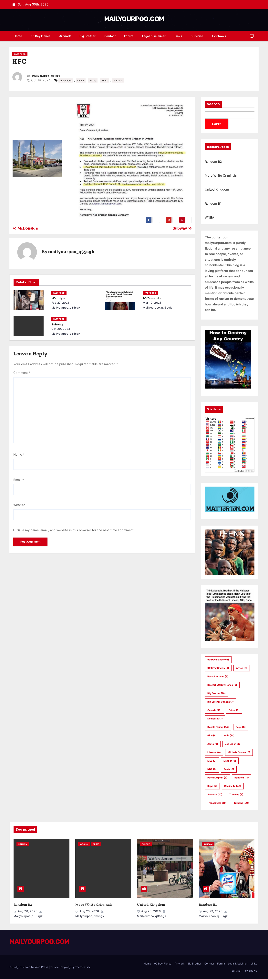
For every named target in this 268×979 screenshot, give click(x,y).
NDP (212, 769)
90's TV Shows (218, 668)
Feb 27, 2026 (60, 302)
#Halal (80, 80)
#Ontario (117, 80)
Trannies (236, 794)
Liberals (214, 752)
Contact (110, 36)
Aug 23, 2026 (90, 911)
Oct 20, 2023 (60, 328)
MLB (211, 760)
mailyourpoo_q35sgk (46, 75)
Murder (229, 760)
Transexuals (217, 802)
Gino (212, 735)
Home (18, 36)
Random (241, 777)
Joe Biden (233, 743)
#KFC (104, 80)
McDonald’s (152, 298)
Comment (21, 373)
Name (19, 454)
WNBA (209, 217)
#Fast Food (66, 80)
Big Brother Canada (220, 701)
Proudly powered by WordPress (29, 967)
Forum (128, 36)
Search (213, 104)
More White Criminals (221, 175)
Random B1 (213, 203)
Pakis (229, 769)
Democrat (215, 718)
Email (18, 480)
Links (178, 36)
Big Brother (87, 36)
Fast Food (20, 54)
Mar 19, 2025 (152, 302)
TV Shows (219, 36)
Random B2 (213, 161)
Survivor (197, 36)
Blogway (65, 967)
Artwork (65, 36)
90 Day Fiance (41, 36)
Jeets (212, 743)
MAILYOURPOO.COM (134, 19)
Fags (241, 727)
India (229, 735)
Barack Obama (217, 676)
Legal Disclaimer (154, 36)
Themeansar (82, 967)
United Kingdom (217, 189)
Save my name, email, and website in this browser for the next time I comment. (75, 530)
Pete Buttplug (217, 777)
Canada (214, 710)
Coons (84, 844)
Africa (241, 668)
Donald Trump (218, 727)
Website (19, 505)
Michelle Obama (239, 752)
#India (92, 80)
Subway (57, 324)
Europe (146, 844)
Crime (234, 710)
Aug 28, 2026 (28, 911)
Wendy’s (58, 298)
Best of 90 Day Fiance (222, 684)
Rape (212, 786)
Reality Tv (232, 786)
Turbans (241, 802)
